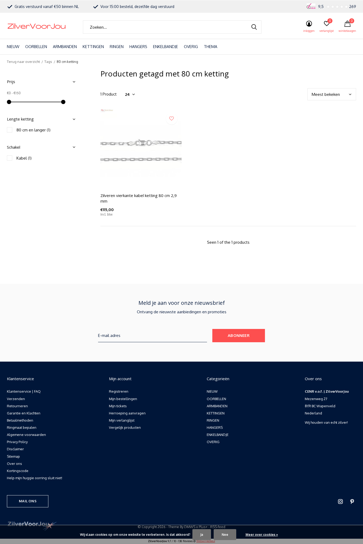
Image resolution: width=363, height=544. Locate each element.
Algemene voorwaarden (26, 434)
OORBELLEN (36, 46)
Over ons (14, 463)
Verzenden (16, 399)
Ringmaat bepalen (21, 427)
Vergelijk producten (125, 427)
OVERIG (191, 46)
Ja (201, 535)
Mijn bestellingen (123, 399)
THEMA (210, 46)
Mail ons (27, 501)
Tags (48, 61)
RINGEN (117, 46)
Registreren (118, 391)
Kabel (24, 158)
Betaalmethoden (20, 420)
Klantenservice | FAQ (24, 391)
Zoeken (254, 27)
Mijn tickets (118, 406)
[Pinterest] (352, 501)
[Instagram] (340, 501)
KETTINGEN (93, 46)
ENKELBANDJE (165, 46)
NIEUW (13, 46)
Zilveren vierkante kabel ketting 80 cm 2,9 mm (138, 198)
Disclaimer (15, 449)
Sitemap (13, 456)
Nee (225, 535)
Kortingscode (17, 471)
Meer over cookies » (262, 535)
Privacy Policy (17, 442)
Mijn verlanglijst (121, 420)
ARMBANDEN (65, 46)
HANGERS (138, 46)
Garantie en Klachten (23, 413)
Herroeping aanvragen (127, 413)
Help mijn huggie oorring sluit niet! (34, 478)
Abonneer (239, 335)
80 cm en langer (33, 129)
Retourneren (17, 406)
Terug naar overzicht (23, 61)
